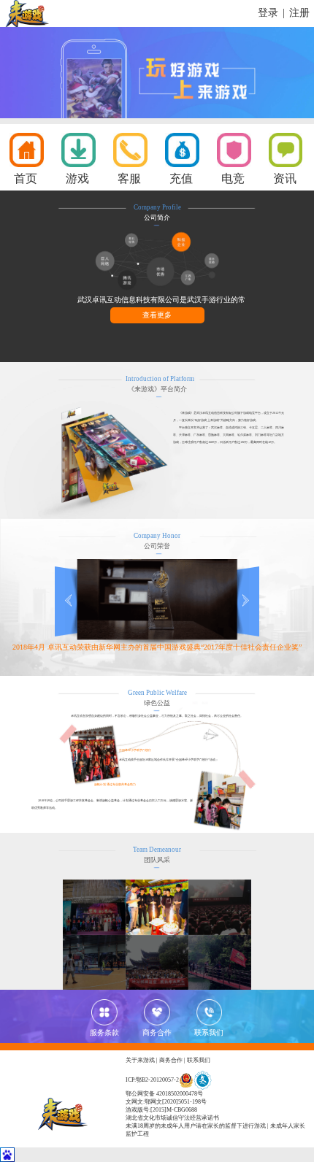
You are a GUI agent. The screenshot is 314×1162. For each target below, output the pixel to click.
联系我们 (198, 1060)
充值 (181, 178)
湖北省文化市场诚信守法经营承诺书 (172, 1118)
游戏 (77, 178)
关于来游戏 (140, 1060)
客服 (129, 178)
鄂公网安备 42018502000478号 (164, 1093)
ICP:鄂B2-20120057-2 (152, 1080)
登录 (268, 12)
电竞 (233, 178)
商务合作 (171, 1060)
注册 (299, 12)
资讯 (284, 178)
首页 (25, 178)
